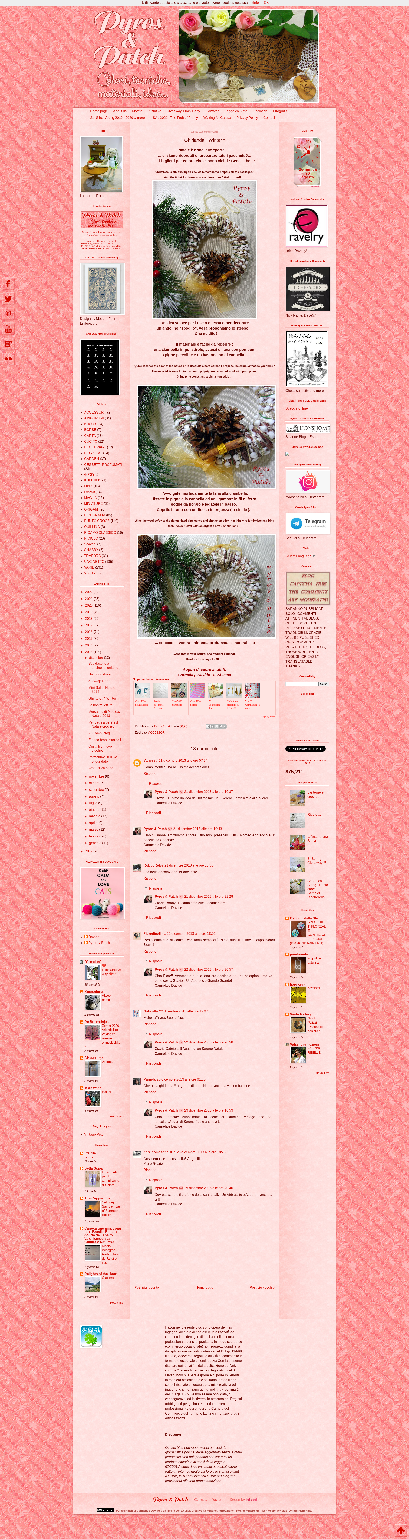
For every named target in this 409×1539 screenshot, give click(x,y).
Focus (88, 1157)
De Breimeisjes (96, 1022)
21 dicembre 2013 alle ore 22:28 (208, 896)
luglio (93, 803)
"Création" (93, 962)
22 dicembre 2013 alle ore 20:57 (208, 969)
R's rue (90, 1153)
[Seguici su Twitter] (8, 299)
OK (266, 2)
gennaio (95, 843)
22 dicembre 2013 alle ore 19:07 (183, 1011)
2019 (89, 612)
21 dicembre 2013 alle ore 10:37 (208, 792)
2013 (89, 652)
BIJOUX (90, 424)
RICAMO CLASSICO (100, 532)
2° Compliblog (99, 733)
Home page (99, 111)
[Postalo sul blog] (212, 726)
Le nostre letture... (101, 705)
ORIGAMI (91, 509)
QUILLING (92, 527)
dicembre (96, 657)
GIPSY (89, 474)
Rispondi (150, 773)
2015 (89, 638)
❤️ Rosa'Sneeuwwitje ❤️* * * (111, 970)
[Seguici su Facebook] (8, 284)
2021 (89, 599)
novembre (97, 776)
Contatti (269, 118)
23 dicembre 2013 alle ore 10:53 (208, 1110)
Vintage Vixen (94, 1134)
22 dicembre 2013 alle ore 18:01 (191, 933)
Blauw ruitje (93, 1058)
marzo (94, 829)
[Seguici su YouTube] (8, 329)
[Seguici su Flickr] (8, 359)
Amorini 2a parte (100, 768)
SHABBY (91, 550)
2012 (89, 851)
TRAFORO (92, 556)
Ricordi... (314, 814)
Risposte (155, 783)
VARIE (89, 567)
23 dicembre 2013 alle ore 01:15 (181, 1079)
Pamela (150, 1079)
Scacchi (90, 544)
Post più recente (146, 1287)
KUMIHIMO (92, 480)
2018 (89, 618)
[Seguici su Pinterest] (8, 314)
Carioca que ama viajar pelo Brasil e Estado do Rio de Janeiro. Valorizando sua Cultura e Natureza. (102, 1235)
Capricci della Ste (304, 918)
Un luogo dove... (100, 674)
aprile (93, 823)
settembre (97, 789)
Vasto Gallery (300, 1014)
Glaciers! (108, 1277)
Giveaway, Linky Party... (184, 111)
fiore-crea (297, 984)
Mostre (137, 111)
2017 (89, 625)
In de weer (92, 1088)
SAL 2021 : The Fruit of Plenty (175, 118)
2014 (89, 645)
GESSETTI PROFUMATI (103, 465)
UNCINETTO (94, 561)
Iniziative (154, 111)
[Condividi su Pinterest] (224, 726)
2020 (89, 605)
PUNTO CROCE (97, 521)
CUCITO (90, 441)
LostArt (89, 492)
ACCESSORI (157, 732)
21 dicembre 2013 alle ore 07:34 (183, 760)
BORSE (90, 430)
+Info (255, 2)
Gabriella (151, 1011)
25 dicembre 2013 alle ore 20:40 (208, 1188)
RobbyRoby (153, 865)
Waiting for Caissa (217, 118)
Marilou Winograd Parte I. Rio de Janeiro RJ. (110, 1254)
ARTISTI (314, 988)
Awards (213, 111)
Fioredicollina (155, 933)
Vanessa (150, 760)
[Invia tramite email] (208, 726)
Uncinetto (260, 111)
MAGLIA (90, 498)
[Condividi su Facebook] (220, 726)
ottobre (94, 783)
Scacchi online (296, 408)
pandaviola (299, 954)
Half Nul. (108, 1092)
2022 (89, 592)
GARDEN (91, 459)
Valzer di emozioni (304, 1044)
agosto (94, 796)
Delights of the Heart (100, 1274)
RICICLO (91, 538)
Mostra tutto (117, 1116)
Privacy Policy (247, 118)
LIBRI (88, 486)
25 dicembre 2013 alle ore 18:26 (201, 1152)
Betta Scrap (93, 1168)
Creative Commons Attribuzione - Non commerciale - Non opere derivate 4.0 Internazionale (251, 1510)
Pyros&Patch (124, 1510)
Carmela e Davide (148, 1510)
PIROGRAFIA (94, 515)
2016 (89, 632)
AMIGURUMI (94, 418)
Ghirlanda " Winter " (103, 698)
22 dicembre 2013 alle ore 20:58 (208, 1042)
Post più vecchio (262, 1287)
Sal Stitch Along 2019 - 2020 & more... (118, 118)
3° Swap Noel (98, 681)
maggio (95, 816)
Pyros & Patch (166, 792)
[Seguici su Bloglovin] (8, 344)
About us (120, 111)
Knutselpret (93, 991)
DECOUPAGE (95, 447)
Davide (93, 937)
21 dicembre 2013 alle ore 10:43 (197, 829)
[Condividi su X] (216, 726)
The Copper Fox (97, 1198)
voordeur (108, 1061)
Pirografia (280, 111)
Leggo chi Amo (236, 111)
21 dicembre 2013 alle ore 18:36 (188, 865)
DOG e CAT (93, 453)
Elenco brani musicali (104, 740)
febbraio (95, 836)
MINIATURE (93, 503)
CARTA (90, 436)
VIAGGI (90, 573)
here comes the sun (160, 1152)
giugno (94, 809)
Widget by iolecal (268, 716)
